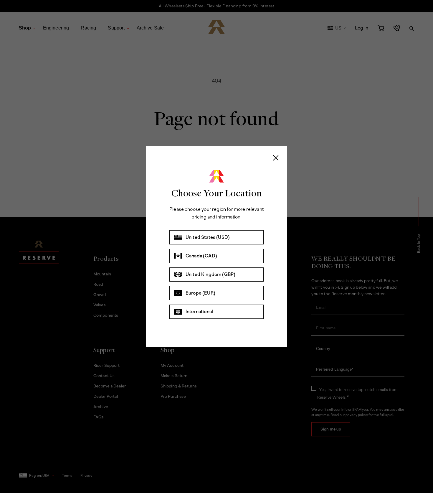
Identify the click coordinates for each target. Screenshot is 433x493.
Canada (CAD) (201, 256)
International (199, 311)
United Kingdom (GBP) (210, 274)
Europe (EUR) (200, 293)
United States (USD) (208, 237)
